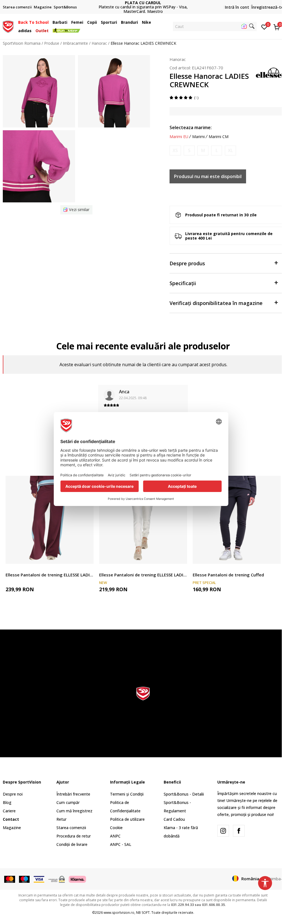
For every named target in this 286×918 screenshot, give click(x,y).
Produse (51, 43)
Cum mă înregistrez (74, 810)
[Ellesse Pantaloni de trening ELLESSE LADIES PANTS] (50, 520)
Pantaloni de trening (24, 568)
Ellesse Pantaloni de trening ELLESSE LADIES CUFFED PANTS (143, 575)
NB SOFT (143, 912)
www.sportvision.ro (119, 912)
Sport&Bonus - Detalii (184, 794)
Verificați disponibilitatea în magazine (216, 303)
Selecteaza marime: (191, 127)
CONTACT (143, 5)
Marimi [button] (198, 136)
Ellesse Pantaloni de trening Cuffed (228, 575)
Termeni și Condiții (127, 794)
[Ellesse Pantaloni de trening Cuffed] (237, 520)
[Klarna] (77, 879)
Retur (61, 819)
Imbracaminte (75, 43)
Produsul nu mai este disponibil (208, 176)
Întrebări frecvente (73, 794)
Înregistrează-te (267, 7)
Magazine (12, 827)
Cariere (9, 810)
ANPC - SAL (120, 844)
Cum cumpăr (68, 802)
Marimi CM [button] (218, 136)
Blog (7, 802)
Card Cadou (174, 819)
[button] (50, 22)
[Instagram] (223, 830)
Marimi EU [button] (179, 136)
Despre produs (187, 263)
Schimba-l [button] (274, 878)
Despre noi (13, 794)
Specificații (183, 283)
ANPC (115, 836)
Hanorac (99, 43)
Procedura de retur (73, 836)
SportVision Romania (21, 43)
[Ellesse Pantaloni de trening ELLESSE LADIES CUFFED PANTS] (143, 520)
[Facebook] (238, 830)
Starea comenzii (71, 827)
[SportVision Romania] (8, 26)
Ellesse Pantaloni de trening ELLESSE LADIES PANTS (50, 575)
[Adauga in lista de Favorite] (86, 556)
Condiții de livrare (71, 844)
